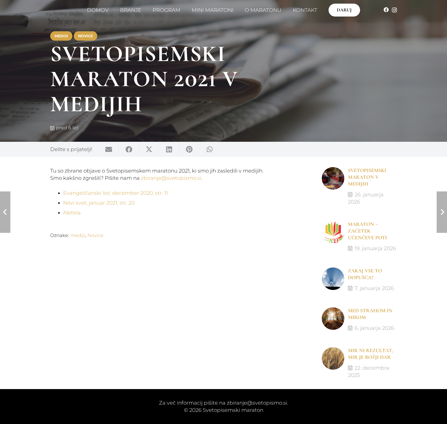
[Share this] (129, 149)
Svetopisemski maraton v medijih (367, 177)
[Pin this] (189, 149)
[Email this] (109, 149)
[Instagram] (394, 10)
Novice (95, 235)
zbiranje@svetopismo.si (171, 178)
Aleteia (72, 213)
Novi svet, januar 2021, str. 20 (99, 203)
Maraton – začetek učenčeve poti (367, 231)
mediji (77, 235)
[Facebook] (386, 9)
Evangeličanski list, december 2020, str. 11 (115, 193)
